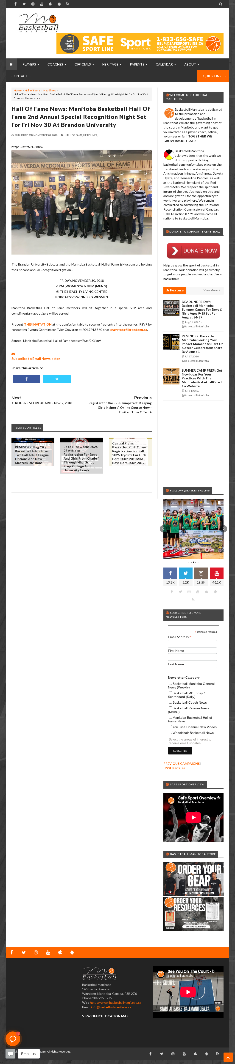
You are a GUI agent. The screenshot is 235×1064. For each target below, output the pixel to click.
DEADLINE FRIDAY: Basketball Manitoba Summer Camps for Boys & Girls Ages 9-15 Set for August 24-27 (202, 309)
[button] (163, 528)
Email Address (179, 637)
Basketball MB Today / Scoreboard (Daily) (186, 695)
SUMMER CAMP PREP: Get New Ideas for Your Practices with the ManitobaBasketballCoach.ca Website (202, 378)
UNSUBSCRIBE (174, 768)
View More (211, 290)
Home (18, 90)
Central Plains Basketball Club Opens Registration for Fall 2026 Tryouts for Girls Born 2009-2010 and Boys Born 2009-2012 (129, 453)
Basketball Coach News (190, 702)
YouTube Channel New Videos (195, 727)
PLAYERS (29, 64)
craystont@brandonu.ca (128, 330)
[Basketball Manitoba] (38, 23)
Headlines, (90, 135)
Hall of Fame (32, 90)
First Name (176, 651)
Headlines (49, 90)
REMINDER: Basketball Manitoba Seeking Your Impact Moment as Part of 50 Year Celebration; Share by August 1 (202, 344)
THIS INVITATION (38, 324)
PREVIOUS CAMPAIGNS (181, 763)
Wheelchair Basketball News (193, 733)
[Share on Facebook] (26, 379)
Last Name (176, 664)
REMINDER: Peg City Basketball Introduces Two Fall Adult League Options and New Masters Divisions (32, 455)
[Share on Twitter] (57, 379)
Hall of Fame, (74, 135)
